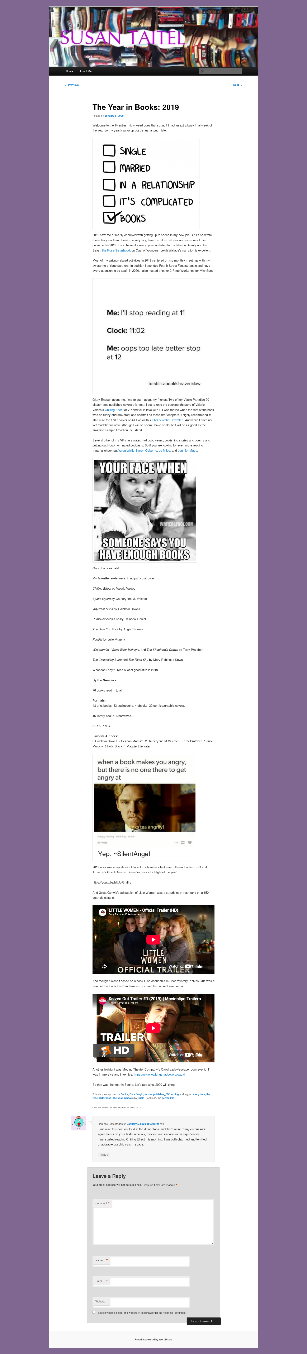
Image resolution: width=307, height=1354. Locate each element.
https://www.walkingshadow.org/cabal (159, 1074)
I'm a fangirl (136, 1094)
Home (69, 71)
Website (100, 1301)
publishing (159, 1094)
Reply (104, 1154)
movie (148, 1094)
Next (237, 85)
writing (175, 1094)
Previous (72, 85)
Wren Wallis (126, 450)
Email (101, 1281)
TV (168, 1094)
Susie (141, 1098)
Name (101, 1260)
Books (124, 1094)
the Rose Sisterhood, (117, 250)
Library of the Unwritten (167, 420)
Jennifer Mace (187, 450)
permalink (168, 1098)
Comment (102, 1203)
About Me (85, 71)
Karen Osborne (146, 450)
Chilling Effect (114, 409)
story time (199, 1094)
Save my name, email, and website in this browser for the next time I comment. (142, 1312)
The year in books (123, 1098)
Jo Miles (164, 450)
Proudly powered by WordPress (153, 1339)
